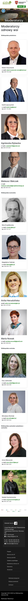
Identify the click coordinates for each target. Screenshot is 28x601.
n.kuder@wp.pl (10, 227)
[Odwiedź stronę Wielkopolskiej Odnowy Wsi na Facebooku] (15, 523)
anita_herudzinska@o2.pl (12, 303)
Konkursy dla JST (11, 554)
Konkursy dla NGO (11, 557)
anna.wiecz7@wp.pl (12, 462)
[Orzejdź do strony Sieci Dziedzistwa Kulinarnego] (7, 510)
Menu (20, 6)
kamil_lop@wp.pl (11, 107)
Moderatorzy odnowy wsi (13, 563)
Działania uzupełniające (12, 560)
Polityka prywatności (13, 581)
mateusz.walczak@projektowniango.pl (12, 185)
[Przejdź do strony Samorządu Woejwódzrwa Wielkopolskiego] (2, 510)
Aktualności (9, 569)
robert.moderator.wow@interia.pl (16, 70)
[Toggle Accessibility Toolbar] (3, 11)
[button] (27, 1)
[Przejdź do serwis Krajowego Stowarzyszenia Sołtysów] (19, 511)
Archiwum (11, 584)
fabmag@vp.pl (10, 264)
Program (9, 551)
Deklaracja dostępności (14, 578)
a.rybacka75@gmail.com (13, 146)
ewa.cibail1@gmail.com (13, 383)
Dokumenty (9, 566)
